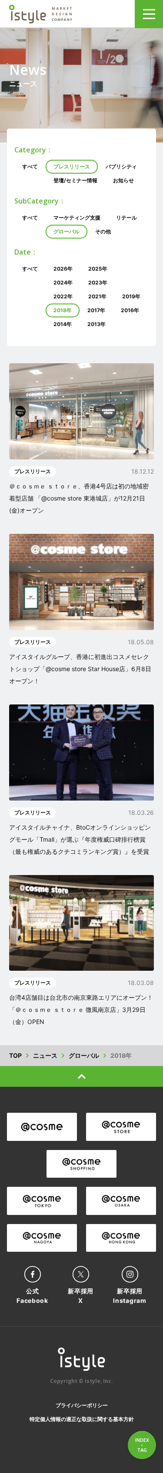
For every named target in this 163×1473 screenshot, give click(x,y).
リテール (126, 217)
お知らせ (123, 180)
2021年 (97, 296)
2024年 (63, 282)
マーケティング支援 (76, 217)
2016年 (130, 310)
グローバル (66, 231)
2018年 (62, 310)
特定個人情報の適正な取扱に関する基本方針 (82, 1419)
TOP (15, 1055)
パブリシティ (121, 166)
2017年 (96, 310)
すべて (30, 166)
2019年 (131, 296)
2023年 (97, 282)
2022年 (63, 296)
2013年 (96, 324)
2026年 (63, 268)
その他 (103, 231)
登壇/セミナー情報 (75, 180)
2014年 (62, 324)
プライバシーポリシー (82, 1405)
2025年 (97, 268)
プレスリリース (71, 166)
